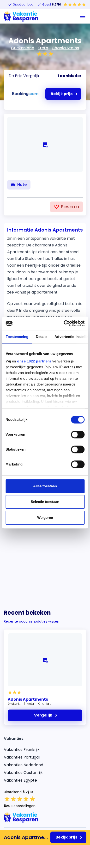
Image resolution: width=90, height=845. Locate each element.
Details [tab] (41, 337)
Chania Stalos (65, 48)
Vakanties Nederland (23, 765)
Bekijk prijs (66, 837)
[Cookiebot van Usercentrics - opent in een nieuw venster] (64, 323)
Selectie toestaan (45, 502)
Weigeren (45, 517)
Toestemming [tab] (17, 337)
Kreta (43, 48)
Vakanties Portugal (22, 757)
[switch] (77, 434)
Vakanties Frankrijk (22, 749)
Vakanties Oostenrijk (23, 772)
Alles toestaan (45, 486)
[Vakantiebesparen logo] (21, 16)
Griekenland (22, 48)
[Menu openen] (82, 16)
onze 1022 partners (34, 361)
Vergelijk (43, 715)
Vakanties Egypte (20, 780)
